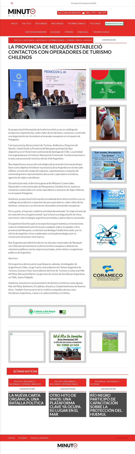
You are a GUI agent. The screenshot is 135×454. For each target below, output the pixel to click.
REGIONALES (41, 23)
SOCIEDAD (55, 32)
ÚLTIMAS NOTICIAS (25, 371)
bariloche (36, 384)
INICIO (14, 23)
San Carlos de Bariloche (69, 13)
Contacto (11, 438)
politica (18, 40)
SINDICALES (82, 32)
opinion (26, 384)
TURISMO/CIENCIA (101, 32)
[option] (47, 94)
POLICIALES (95, 23)
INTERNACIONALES (76, 23)
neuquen (88, 40)
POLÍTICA (26, 23)
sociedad (94, 384)
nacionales (41, 40)
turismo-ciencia (74, 40)
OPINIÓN (69, 32)
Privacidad (23, 438)
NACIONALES (57, 23)
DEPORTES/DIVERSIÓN (35, 32)
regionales (29, 40)
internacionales (56, 40)
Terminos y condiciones (39, 438)
